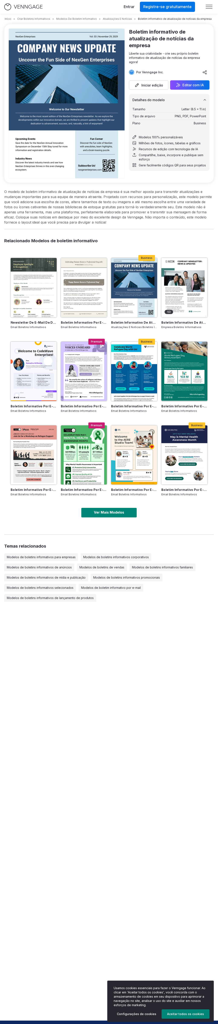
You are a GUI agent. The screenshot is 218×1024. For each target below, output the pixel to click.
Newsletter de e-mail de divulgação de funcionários (34, 322)
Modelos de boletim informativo (76, 18)
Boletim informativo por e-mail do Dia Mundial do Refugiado (184, 406)
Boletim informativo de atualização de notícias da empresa (134, 322)
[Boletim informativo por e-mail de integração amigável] (34, 371)
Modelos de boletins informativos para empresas (41, 557)
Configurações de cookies (136, 1014)
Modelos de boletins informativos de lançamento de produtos (50, 598)
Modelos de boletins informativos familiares (162, 567)
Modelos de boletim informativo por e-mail (111, 587)
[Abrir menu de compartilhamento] (204, 72)
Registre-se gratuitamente (167, 6)
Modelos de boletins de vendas (101, 567)
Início (8, 18)
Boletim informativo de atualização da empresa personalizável (184, 322)
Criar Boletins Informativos (33, 18)
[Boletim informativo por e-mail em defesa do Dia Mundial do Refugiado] (34, 455)
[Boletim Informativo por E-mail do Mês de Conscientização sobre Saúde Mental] (84, 455)
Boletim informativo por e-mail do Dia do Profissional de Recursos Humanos (84, 322)
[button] (148, 85)
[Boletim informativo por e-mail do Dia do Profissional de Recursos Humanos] (84, 287)
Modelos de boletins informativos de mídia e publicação (46, 577)
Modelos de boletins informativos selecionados (40, 587)
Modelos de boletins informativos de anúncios (39, 567)
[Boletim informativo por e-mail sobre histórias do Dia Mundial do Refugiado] (84, 371)
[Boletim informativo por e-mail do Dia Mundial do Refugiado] (184, 371)
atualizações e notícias (117, 18)
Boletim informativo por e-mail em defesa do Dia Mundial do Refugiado (34, 489)
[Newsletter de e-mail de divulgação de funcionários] (34, 287)
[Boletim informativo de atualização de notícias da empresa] (134, 287)
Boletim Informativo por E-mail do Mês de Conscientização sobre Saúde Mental (84, 489)
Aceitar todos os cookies (185, 1014)
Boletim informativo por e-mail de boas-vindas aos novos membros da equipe (134, 489)
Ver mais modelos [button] (109, 512)
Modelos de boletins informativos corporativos (116, 557)
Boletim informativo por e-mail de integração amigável (34, 406)
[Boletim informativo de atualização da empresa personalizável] (184, 287)
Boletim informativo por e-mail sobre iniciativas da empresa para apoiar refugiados (134, 406)
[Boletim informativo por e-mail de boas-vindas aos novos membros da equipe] (134, 455)
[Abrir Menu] (209, 6)
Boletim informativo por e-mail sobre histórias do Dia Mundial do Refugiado (84, 406)
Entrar (129, 6)
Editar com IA (193, 85)
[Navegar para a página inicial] (23, 6)
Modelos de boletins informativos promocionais (126, 577)
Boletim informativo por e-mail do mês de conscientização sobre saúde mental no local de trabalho (184, 489)
